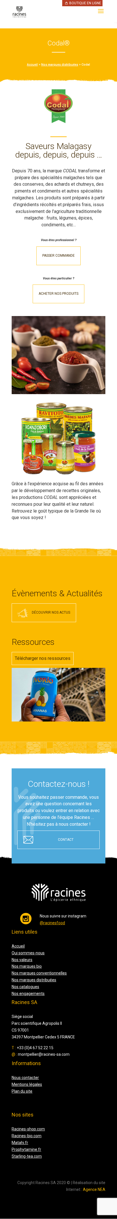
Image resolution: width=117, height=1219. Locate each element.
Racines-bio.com (26, 1136)
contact (66, 840)
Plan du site (22, 1091)
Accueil (32, 64)
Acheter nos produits (58, 294)
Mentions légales (27, 1084)
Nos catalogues (25, 986)
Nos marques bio (27, 966)
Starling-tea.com (27, 1156)
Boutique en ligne (85, 3)
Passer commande (58, 256)
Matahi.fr (20, 1142)
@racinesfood (52, 923)
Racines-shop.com (28, 1129)
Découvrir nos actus (51, 612)
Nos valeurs (22, 959)
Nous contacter (25, 1077)
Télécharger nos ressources (42, 658)
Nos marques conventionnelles (39, 973)
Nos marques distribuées (59, 64)
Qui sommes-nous (28, 953)
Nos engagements (28, 993)
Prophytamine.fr (26, 1149)
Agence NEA (94, 1189)
